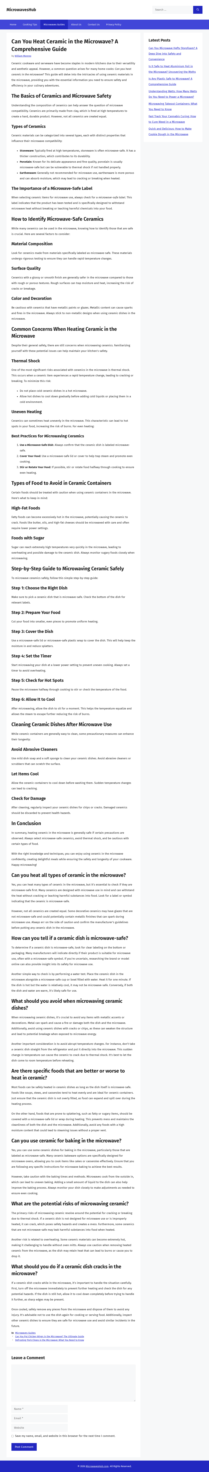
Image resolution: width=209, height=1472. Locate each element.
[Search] (197, 10)
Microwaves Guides (54, 24)
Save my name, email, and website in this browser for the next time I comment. (65, 1436)
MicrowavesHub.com (97, 1466)
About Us (76, 24)
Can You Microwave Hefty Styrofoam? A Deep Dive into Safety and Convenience (173, 53)
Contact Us (94, 24)
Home (13, 24)
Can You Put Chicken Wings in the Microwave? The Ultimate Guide (49, 1336)
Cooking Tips (30, 24)
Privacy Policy (113, 24)
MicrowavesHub (21, 9)
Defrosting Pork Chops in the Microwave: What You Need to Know (49, 1340)
